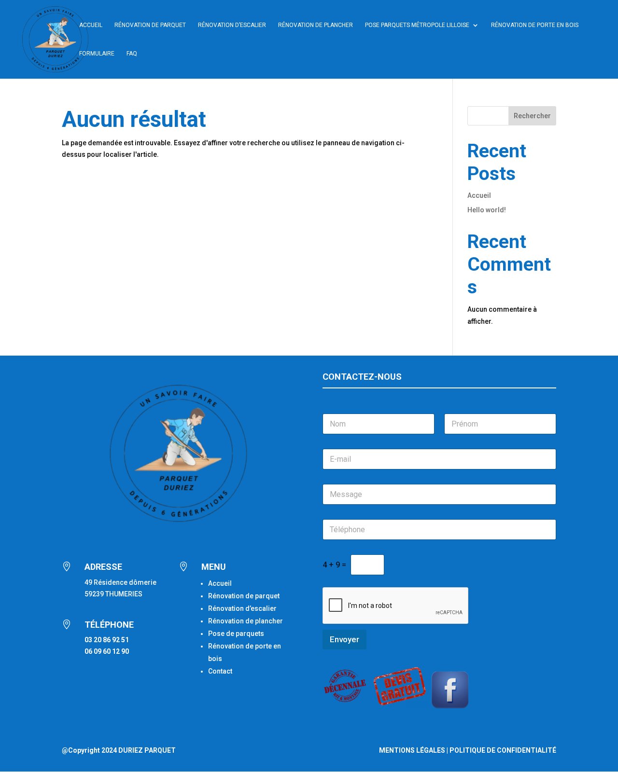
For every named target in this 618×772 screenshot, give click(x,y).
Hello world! (486, 210)
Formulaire (96, 53)
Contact (220, 671)
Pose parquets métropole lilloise (417, 25)
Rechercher (532, 116)
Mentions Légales (412, 750)
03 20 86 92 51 (106, 640)
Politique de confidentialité (502, 750)
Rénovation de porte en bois (534, 25)
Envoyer (344, 639)
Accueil (90, 25)
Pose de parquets (236, 633)
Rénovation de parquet (244, 596)
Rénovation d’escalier (232, 25)
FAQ (131, 53)
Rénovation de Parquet (150, 25)
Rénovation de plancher (315, 25)
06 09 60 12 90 (106, 651)
